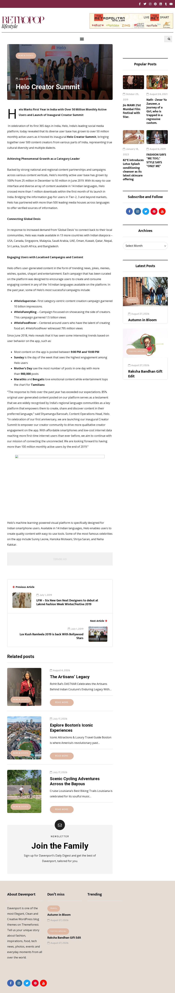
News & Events (25, 56)
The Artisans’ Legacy (70, 676)
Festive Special (137, 351)
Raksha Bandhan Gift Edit (145, 373)
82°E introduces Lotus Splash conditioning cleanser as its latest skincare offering (133, 170)
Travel (132, 300)
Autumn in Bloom (142, 320)
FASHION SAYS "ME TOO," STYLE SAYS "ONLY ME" (156, 160)
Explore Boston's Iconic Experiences (71, 728)
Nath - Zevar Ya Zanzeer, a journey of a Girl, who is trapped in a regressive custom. (156, 111)
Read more (61, 702)
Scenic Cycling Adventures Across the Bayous (75, 781)
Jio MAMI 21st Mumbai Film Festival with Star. (132, 111)
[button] (82, 39)
